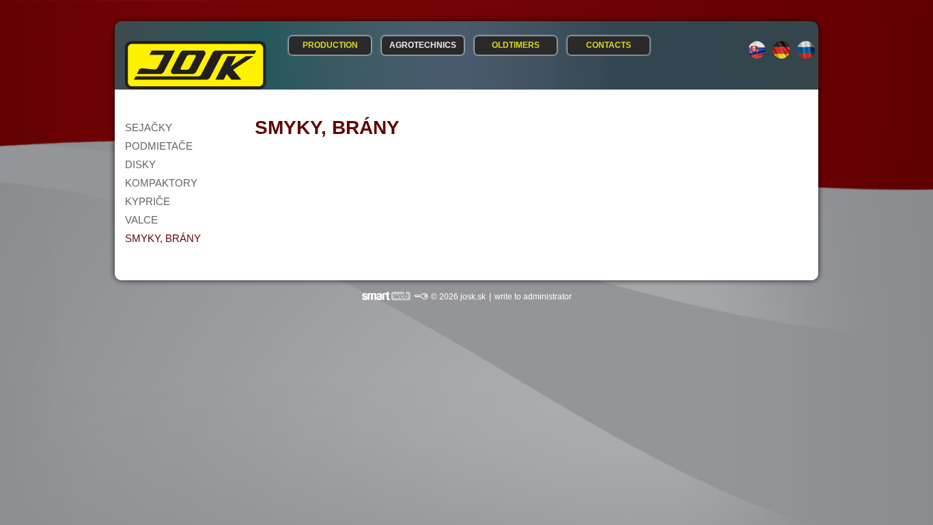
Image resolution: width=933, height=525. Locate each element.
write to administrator (533, 296)
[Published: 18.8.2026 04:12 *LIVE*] (421, 296)
